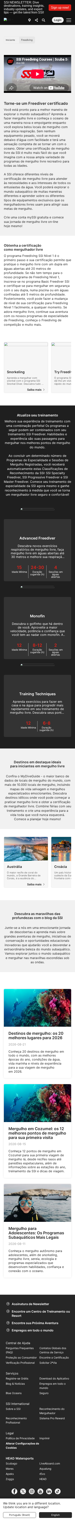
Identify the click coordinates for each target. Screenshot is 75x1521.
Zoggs (10, 1479)
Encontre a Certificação (54, 1357)
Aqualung (45, 1468)
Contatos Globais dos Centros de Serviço (52, 1350)
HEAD (43, 1479)
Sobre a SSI (13, 1408)
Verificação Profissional (20, 1362)
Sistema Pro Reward (52, 1418)
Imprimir (44, 1438)
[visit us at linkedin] (50, 1491)
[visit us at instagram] (33, 1491)
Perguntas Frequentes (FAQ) (20, 1350)
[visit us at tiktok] (59, 1491)
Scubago (11, 1463)
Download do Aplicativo (54, 1378)
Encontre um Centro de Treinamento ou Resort (41, 1314)
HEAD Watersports (20, 1458)
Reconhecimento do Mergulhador (51, 1411)
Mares (9, 1468)
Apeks (10, 1473)
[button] (60, 7)
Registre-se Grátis (17, 1378)
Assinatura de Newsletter (30, 1304)
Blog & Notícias (15, 1383)
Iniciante (10, 39)
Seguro (43, 1393)
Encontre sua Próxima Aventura (35, 1323)
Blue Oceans (14, 1393)
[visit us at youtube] (42, 1491)
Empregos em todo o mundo (32, 1330)
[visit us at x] (24, 1491)
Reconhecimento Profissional (16, 1420)
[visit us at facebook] (16, 1491)
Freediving (26, 39)
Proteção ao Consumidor (21, 1357)
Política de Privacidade (20, 1438)
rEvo (42, 1473)
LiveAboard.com (49, 1463)
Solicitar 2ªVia (48, 1362)
